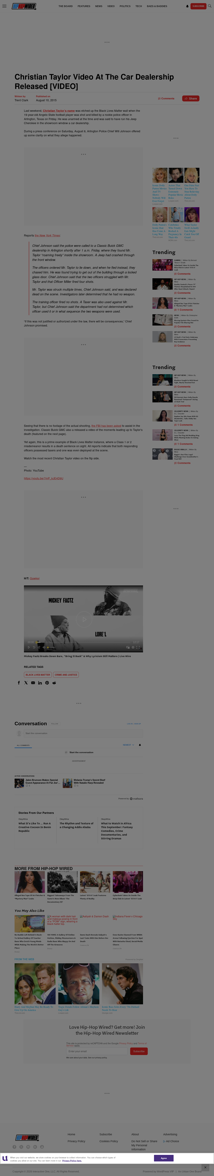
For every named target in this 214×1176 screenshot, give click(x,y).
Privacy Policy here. (72, 1160)
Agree (164, 1158)
